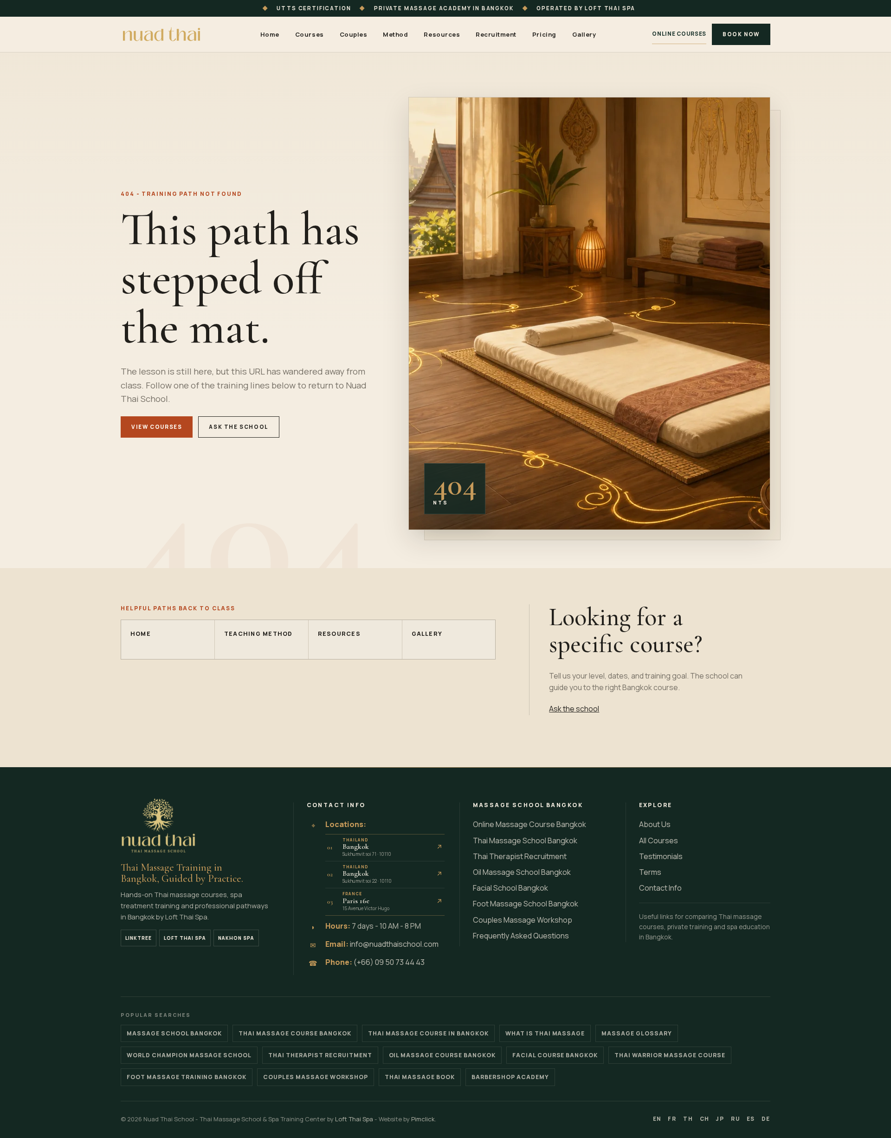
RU (735, 1118)
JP (720, 1118)
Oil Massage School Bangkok (522, 872)
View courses (156, 426)
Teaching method (258, 634)
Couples (354, 34)
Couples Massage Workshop (522, 920)
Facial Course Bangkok (555, 1055)
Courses (309, 34)
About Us (655, 824)
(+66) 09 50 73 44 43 (389, 962)
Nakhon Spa (236, 938)
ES (751, 1118)
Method (395, 34)
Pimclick (423, 1119)
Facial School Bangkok (510, 888)
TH (688, 1118)
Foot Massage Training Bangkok (186, 1077)
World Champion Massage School (189, 1055)
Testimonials (661, 856)
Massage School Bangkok (174, 1033)
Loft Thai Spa (185, 938)
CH (705, 1118)
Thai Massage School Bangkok (525, 840)
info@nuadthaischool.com (394, 944)
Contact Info (660, 888)
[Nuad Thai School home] (162, 34)
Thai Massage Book (420, 1077)
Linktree (138, 938)
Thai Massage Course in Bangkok (428, 1033)
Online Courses (679, 34)
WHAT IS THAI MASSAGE (545, 1033)
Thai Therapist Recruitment (520, 856)
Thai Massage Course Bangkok (295, 1033)
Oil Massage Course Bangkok (442, 1055)
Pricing (544, 34)
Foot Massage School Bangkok (525, 904)
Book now (741, 34)
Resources (442, 34)
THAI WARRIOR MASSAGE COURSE (669, 1055)
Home (269, 34)
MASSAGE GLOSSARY (636, 1033)
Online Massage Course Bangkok (529, 824)
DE (766, 1118)
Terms (650, 872)
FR (672, 1118)
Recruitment (496, 34)
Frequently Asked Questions (521, 936)
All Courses (658, 840)
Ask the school (239, 426)
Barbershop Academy (510, 1077)
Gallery (584, 34)
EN (657, 1118)
